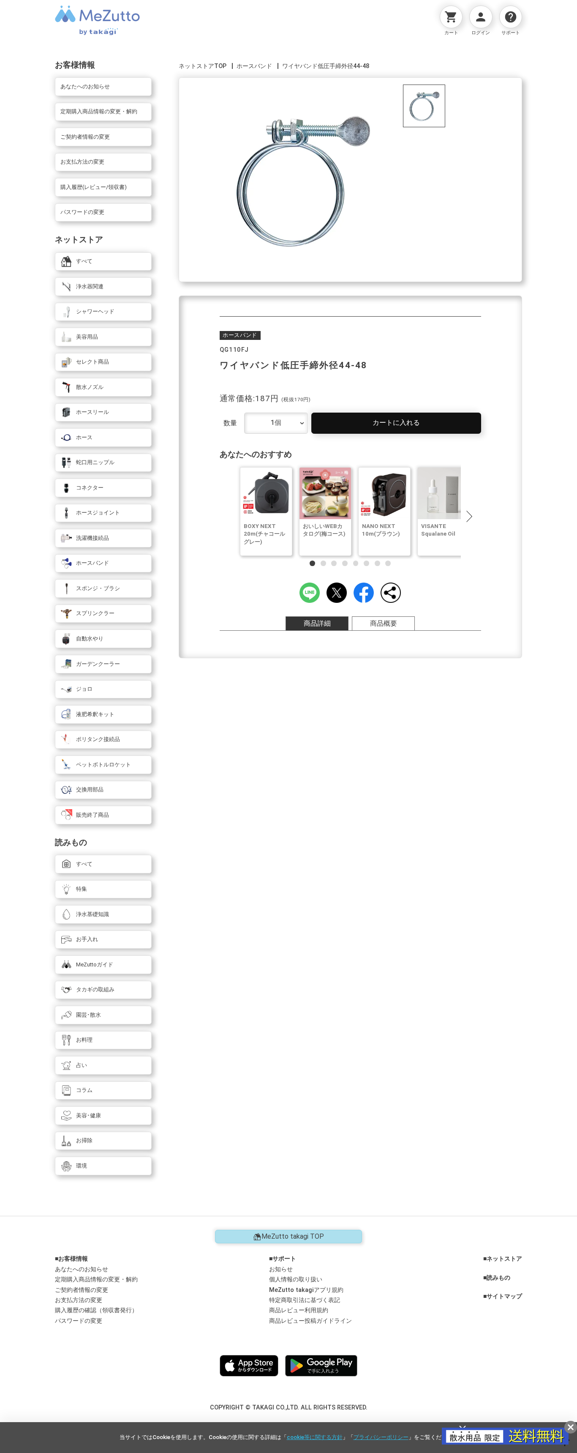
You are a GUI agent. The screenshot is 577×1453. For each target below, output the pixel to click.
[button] (469, 516)
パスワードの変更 (78, 1320)
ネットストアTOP (202, 66)
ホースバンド (254, 66)
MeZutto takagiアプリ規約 (306, 1290)
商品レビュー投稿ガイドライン (310, 1320)
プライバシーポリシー (381, 1437)
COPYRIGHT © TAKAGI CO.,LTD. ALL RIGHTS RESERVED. (288, 1407)
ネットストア (504, 1259)
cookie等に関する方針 (315, 1437)
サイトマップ (504, 1296)
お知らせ (281, 1269)
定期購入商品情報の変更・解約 (96, 1279)
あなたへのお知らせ (81, 1269)
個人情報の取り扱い (295, 1279)
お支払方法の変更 (78, 1300)
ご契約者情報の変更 (81, 1290)
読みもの (498, 1278)
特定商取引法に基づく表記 (304, 1300)
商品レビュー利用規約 (298, 1310)
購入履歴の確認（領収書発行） (96, 1310)
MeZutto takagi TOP (292, 1236)
